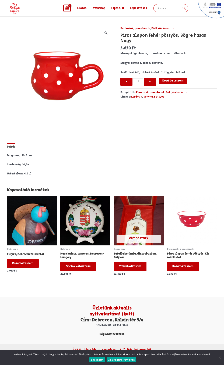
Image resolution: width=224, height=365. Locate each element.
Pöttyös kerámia (162, 28)
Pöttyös (159, 97)
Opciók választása (78, 266)
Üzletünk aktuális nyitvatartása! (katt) (111, 311)
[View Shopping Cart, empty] (67, 8)
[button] (106, 33)
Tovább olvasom (130, 266)
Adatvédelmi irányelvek (121, 359)
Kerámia (136, 97)
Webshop (99, 8)
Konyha (148, 97)
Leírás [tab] (11, 147)
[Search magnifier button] (184, 8)
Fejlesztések (138, 8)
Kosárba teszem (173, 81)
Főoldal (82, 8)
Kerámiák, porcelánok (135, 28)
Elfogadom (97, 359)
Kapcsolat (117, 8)
